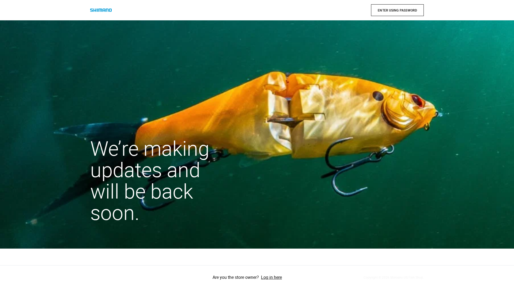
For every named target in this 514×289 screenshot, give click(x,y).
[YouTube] (125, 277)
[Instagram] (110, 277)
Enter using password (397, 10)
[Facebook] (95, 277)
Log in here (271, 277)
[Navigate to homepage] (101, 10)
